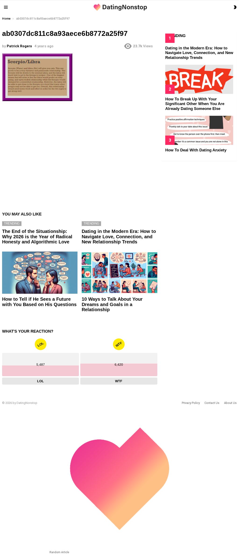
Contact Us (211, 403)
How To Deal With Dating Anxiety (195, 150)
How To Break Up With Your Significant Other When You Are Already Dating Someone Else (194, 104)
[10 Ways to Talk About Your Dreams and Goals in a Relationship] (119, 273)
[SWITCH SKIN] (235, 7)
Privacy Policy (191, 403)
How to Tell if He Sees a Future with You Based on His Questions (39, 302)
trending (12, 223)
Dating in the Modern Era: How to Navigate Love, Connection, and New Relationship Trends (119, 236)
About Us (230, 403)
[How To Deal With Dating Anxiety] (199, 130)
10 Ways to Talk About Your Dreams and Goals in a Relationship (112, 304)
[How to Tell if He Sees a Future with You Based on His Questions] (39, 273)
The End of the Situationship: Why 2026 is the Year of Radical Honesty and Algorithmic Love (37, 236)
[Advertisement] (79, 154)
